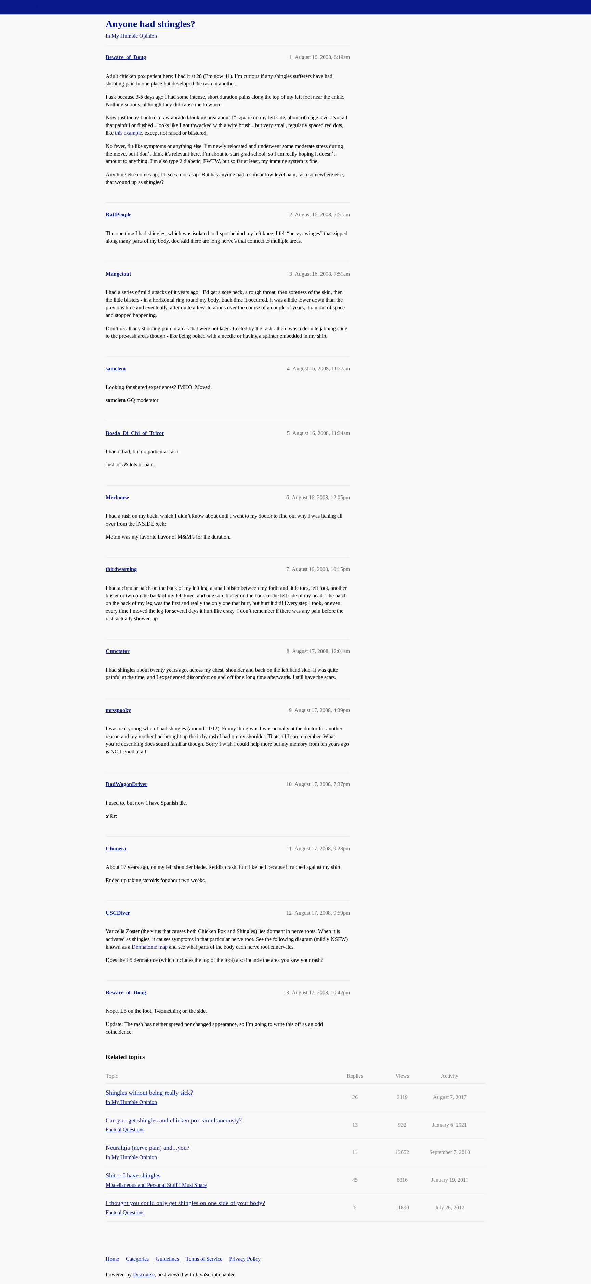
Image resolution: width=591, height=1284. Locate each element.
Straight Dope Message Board (35, 7)
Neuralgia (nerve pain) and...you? (147, 1147)
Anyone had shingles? (150, 23)
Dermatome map (150, 947)
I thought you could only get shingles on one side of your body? (185, 1203)
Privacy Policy (245, 1259)
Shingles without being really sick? (149, 1092)
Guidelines (167, 1259)
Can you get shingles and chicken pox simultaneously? (174, 1120)
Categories (137, 1259)
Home (112, 1259)
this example (128, 133)
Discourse (144, 1275)
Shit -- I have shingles (133, 1175)
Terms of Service (204, 1259)
